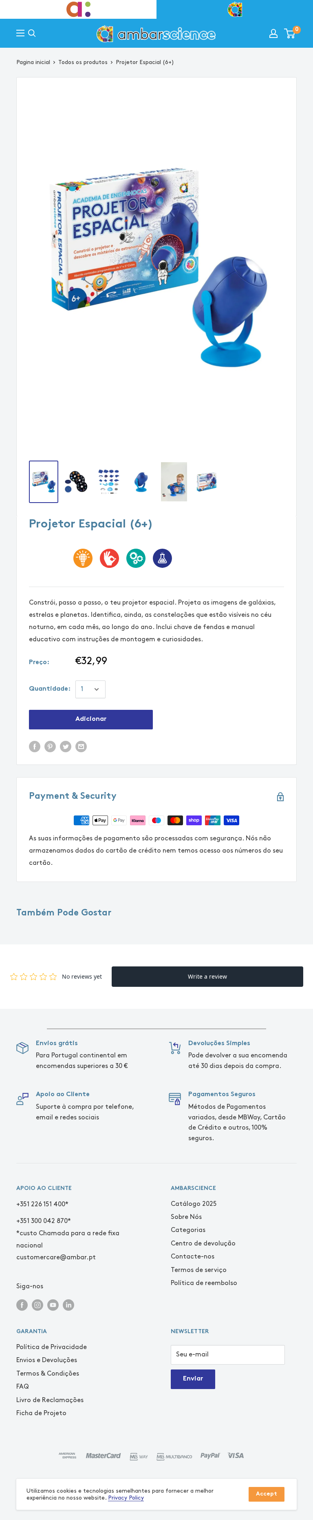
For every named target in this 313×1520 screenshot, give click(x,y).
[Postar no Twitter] (65, 746)
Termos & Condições (47, 1374)
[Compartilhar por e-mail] (81, 746)
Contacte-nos (192, 1257)
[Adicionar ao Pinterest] (50, 746)
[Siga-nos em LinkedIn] (68, 1304)
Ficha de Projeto (41, 1413)
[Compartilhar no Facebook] (34, 746)
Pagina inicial (33, 62)
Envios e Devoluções (46, 1360)
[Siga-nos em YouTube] (53, 1304)
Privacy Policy (126, 1497)
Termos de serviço (199, 1270)
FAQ (22, 1387)
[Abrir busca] (32, 33)
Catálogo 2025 (194, 1204)
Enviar (193, 1379)
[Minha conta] (273, 33)
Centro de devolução (203, 1244)
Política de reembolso (204, 1283)
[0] (290, 33)
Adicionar (90, 719)
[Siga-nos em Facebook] (22, 1304)
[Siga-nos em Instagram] (37, 1304)
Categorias (188, 1230)
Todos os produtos (83, 62)
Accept (266, 1494)
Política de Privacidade (51, 1347)
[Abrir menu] (20, 33)
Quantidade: (50, 689)
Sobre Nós (186, 1217)
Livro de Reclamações (50, 1400)
